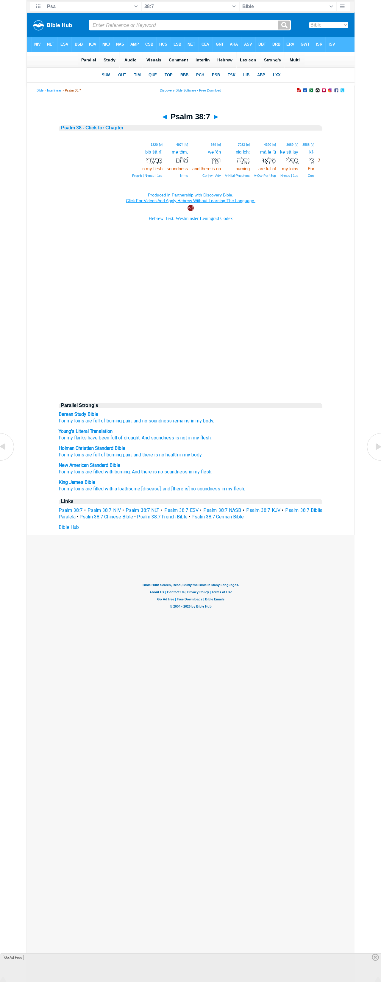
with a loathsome (122, 489)
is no (158, 472)
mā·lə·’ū (268, 151)
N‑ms (184, 175)
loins (79, 455)
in (181, 455)
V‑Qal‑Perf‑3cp (265, 175)
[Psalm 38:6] (7, 460)
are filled (94, 472)
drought (131, 438)
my (70, 455)
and (137, 455)
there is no (153, 455)
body (196, 455)
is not (180, 438)
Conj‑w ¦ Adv (211, 175)
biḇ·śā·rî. (154, 151)
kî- (311, 151)
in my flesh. (199, 438)
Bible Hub (69, 527)
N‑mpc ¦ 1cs (289, 175)
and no (140, 421)
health (171, 455)
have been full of (105, 438)
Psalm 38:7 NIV (104, 510)
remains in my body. (193, 421)
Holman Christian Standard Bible (92, 448)
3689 (289, 144)
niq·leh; (243, 151)
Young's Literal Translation (86, 431)
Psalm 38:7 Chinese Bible (106, 517)
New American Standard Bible (89, 465)
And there (142, 472)
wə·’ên (214, 151)
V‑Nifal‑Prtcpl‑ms (237, 175)
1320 (154, 144)
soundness (160, 421)
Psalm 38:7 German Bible (217, 517)
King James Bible (77, 482)
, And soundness (157, 438)
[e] (312, 144)
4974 (179, 144)
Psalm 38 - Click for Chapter (92, 127)
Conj (311, 175)
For (62, 421)
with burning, (118, 472)
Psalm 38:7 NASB (222, 510)
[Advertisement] (190, 347)
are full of (95, 421)
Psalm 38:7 (71, 510)
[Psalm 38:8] (373, 460)
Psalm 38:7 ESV (181, 510)
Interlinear (54, 90)
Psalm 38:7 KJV (263, 510)
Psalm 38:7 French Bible (162, 517)
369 (213, 144)
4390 (267, 144)
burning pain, (119, 421)
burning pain (119, 455)
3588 (306, 144)
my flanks (76, 438)
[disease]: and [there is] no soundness (180, 489)
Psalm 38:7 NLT (142, 510)
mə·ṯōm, (180, 151)
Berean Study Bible (78, 414)
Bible (40, 90)
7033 (241, 144)
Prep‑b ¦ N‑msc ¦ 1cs (147, 175)
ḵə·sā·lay (289, 151)
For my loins (71, 472)
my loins (75, 421)
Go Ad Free (13, 957)
